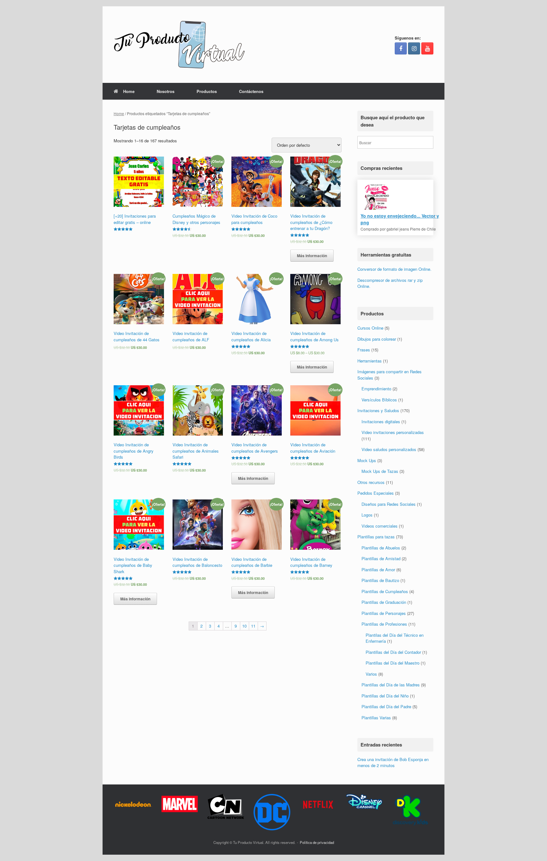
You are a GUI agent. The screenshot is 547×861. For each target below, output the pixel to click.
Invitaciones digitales (381, 421)
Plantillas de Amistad (381, 558)
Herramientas (369, 361)
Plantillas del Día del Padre (386, 706)
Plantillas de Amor (378, 570)
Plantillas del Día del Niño (385, 696)
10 (244, 626)
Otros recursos (371, 482)
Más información (312, 255)
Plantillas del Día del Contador (393, 652)
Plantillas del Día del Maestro (392, 663)
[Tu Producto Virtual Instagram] (414, 48)
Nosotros (165, 91)
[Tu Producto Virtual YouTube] (427, 48)
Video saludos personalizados (389, 449)
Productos (207, 91)
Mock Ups (366, 460)
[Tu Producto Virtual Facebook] (401, 48)
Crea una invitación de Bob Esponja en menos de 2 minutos (393, 762)
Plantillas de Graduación (384, 602)
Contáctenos (251, 91)
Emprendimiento (376, 389)
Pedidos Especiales (375, 493)
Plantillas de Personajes (384, 613)
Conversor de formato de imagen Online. (394, 269)
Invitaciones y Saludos (378, 410)
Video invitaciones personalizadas (393, 432)
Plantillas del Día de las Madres (391, 685)
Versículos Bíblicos (379, 400)
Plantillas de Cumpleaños (385, 591)
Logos (367, 515)
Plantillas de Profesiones (384, 624)
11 (253, 626)
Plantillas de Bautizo (380, 580)
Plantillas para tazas (376, 537)
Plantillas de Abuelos (381, 548)
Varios (371, 674)
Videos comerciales (380, 526)
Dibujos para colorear (376, 339)
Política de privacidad (317, 842)
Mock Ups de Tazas (380, 471)
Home (129, 91)
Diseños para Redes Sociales (389, 504)
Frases (363, 350)
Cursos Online (370, 328)
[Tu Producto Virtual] (179, 45)
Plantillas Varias (376, 718)
